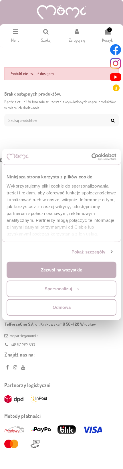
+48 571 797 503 (22, 344)
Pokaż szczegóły (89, 251)
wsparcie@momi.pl (24, 335)
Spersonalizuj (58, 288)
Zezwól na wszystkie (61, 269)
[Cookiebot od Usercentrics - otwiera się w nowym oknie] (91, 156)
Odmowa (62, 307)
